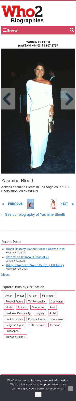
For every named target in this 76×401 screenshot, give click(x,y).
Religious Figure (14, 325)
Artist (53, 313)
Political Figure (14, 301)
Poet (52, 307)
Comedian (57, 301)
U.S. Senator (37, 325)
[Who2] (22, 11)
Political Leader (37, 319)
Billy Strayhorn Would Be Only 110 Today (35, 265)
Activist (22, 307)
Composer (57, 319)
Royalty (40, 313)
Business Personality (17, 313)
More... (6, 275)
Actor (8, 295)
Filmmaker (48, 295)
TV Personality (37, 301)
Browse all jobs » (15, 337)
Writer (20, 295)
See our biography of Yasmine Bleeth (35, 214)
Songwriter (38, 307)
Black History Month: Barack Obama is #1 (35, 249)
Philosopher (12, 331)
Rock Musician (14, 319)
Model (9, 307)
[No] (70, 388)
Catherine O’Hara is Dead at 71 (27, 257)
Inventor (55, 325)
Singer (33, 295)
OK (38, 394)
